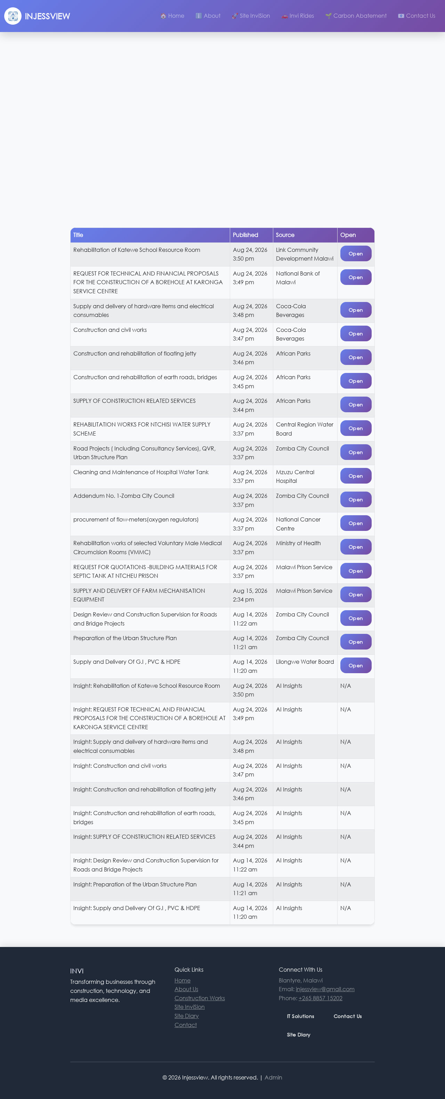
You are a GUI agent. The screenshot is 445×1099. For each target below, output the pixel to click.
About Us (186, 989)
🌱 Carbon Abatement (356, 15)
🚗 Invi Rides (297, 15)
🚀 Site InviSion (251, 15)
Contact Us (348, 1016)
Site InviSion (274, 228)
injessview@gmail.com (325, 989)
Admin (273, 1077)
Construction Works (200, 998)
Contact (186, 1024)
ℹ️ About (207, 15)
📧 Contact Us (416, 15)
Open (356, 253)
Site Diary (201, 237)
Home (183, 980)
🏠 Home (172, 15)
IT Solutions (300, 1016)
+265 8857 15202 (320, 998)
